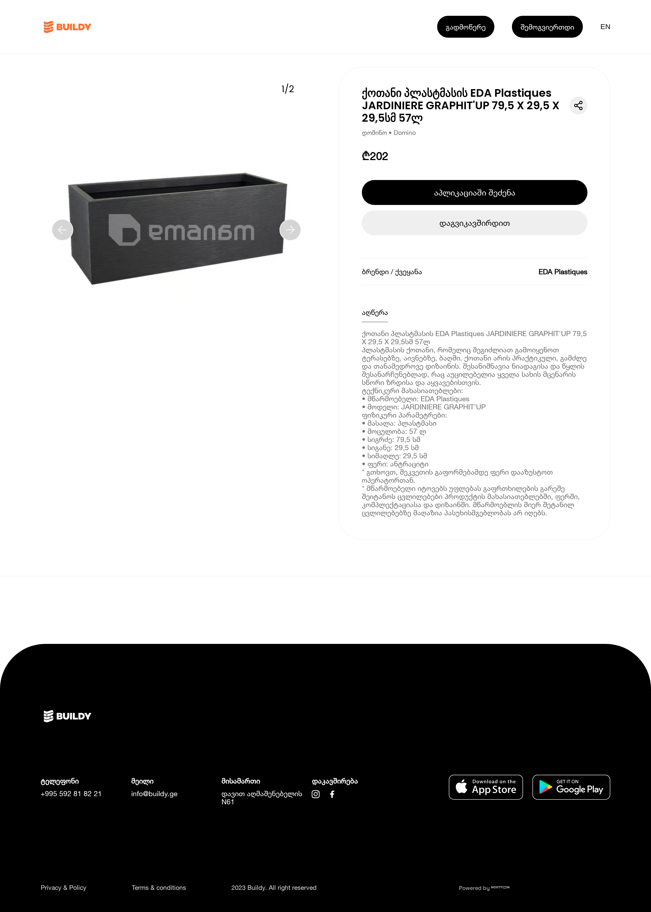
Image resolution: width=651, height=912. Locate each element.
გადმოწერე (466, 26)
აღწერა (375, 312)
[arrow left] (62, 230)
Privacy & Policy (63, 887)
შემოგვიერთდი (547, 26)
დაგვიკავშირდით (474, 223)
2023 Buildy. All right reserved (274, 887)
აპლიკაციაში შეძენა (474, 192)
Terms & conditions (159, 887)
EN (605, 26)
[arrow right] (290, 230)
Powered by (475, 888)
